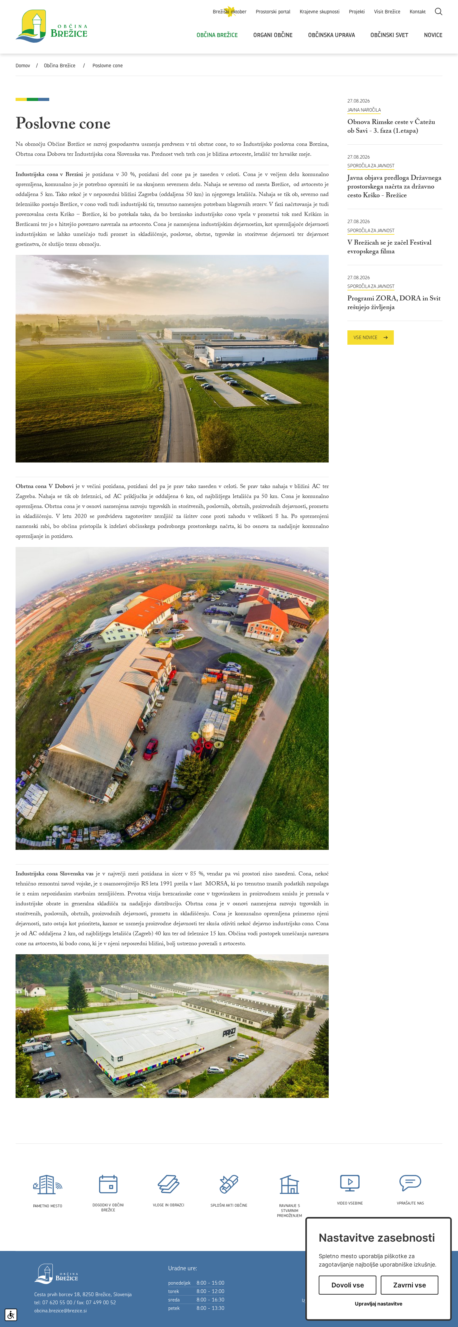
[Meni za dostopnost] (11, 1315)
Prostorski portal (273, 11)
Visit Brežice (387, 11)
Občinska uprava (331, 35)
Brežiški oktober (229, 11)
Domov (23, 65)
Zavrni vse (409, 1285)
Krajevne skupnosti (320, 11)
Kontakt (418, 11)
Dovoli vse (348, 1285)
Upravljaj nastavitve (379, 1304)
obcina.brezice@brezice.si (60, 1310)
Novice (433, 35)
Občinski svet (389, 35)
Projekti (357, 11)
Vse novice (365, 337)
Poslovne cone (108, 65)
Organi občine (273, 35)
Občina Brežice (217, 35)
